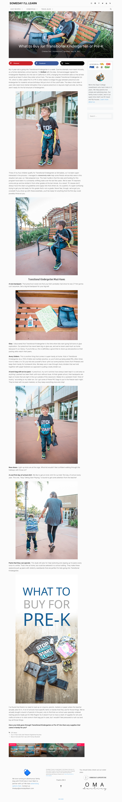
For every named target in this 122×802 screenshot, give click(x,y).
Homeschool (57, 51)
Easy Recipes (16, 9)
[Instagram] (91, 3)
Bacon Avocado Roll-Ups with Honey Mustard (25, 737)
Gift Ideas (14, 732)
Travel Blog (46, 9)
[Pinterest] (95, 3)
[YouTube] (106, 3)
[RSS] (110, 3)
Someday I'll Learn (23, 3)
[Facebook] (98, 3)
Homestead (30, 9)
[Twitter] (102, 3)
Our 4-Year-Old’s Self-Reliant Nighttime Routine (26, 735)
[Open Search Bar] (110, 9)
